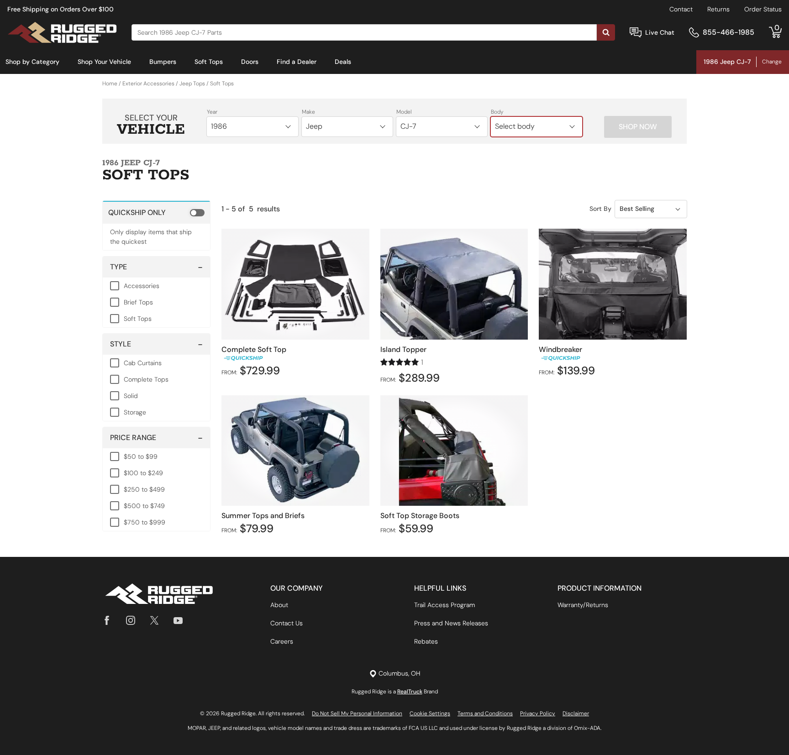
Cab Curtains (143, 363)
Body (497, 111)
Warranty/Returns (583, 605)
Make (308, 111)
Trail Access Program (444, 605)
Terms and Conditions (485, 713)
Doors (249, 62)
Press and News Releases (451, 623)
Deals (343, 62)
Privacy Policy (537, 713)
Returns (718, 9)
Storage (135, 412)
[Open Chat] (636, 32)
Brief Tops (138, 302)
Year (212, 111)
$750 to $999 (144, 522)
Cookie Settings (430, 713)
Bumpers (162, 62)
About (279, 605)
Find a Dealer (296, 62)
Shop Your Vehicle (104, 62)
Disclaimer (576, 713)
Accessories (141, 286)
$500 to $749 (144, 506)
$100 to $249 (143, 473)
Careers (281, 641)
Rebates (426, 641)
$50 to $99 (141, 456)
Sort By (600, 208)
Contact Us (286, 623)
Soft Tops (209, 62)
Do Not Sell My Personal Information (357, 713)
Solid (131, 396)
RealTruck (409, 691)
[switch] (156, 212)
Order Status (763, 9)
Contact (681, 9)
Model (404, 111)
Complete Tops (146, 379)
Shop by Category (32, 62)
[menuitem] (32, 62)
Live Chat (659, 32)
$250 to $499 (144, 489)
